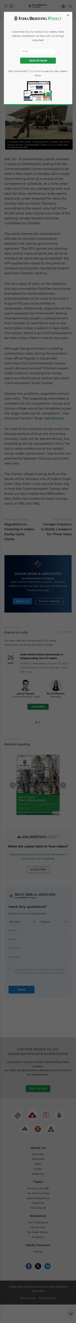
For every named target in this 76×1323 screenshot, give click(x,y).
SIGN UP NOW (38, 60)
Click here (34, 71)
